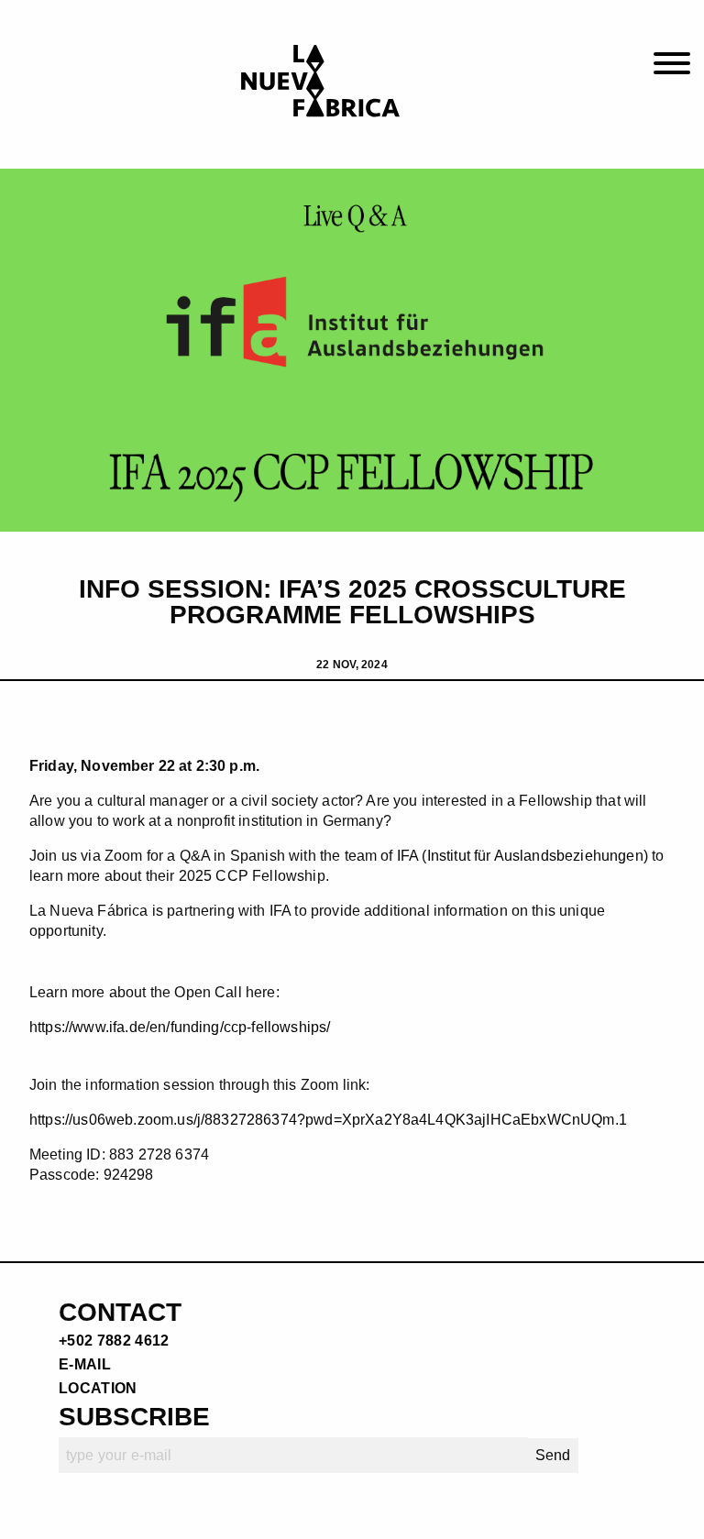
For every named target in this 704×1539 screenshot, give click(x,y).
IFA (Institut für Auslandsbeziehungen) (522, 855)
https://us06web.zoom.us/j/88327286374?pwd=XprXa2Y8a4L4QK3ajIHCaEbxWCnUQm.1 (328, 1119)
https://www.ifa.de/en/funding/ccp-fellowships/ (179, 1027)
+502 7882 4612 (114, 1340)
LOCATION (98, 1388)
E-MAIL (85, 1364)
